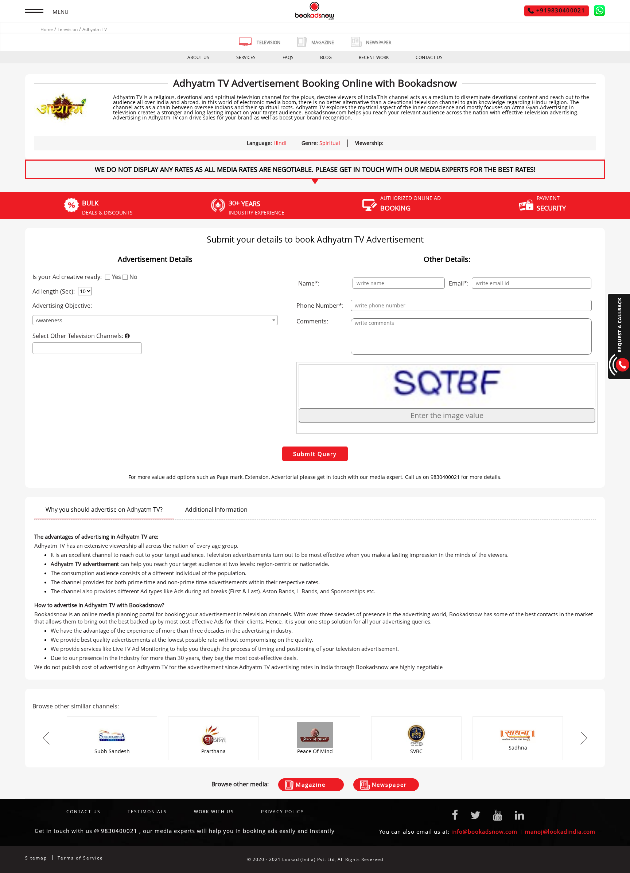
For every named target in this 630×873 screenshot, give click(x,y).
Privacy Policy (282, 812)
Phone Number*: (319, 305)
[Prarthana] (213, 718)
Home (46, 29)
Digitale (595, 859)
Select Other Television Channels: (78, 336)
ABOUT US (198, 57)
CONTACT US (429, 57)
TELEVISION (268, 42)
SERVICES (246, 57)
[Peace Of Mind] (315, 718)
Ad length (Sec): (53, 291)
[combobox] (154, 320)
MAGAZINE (322, 42)
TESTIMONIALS (147, 812)
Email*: (458, 283)
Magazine (309, 784)
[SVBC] (416, 718)
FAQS (288, 57)
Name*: (308, 283)
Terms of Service (80, 858)
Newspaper (388, 784)
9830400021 (119, 830)
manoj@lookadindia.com (560, 831)
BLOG (326, 57)
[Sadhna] (517, 718)
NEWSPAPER (378, 42)
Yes (116, 277)
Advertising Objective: (62, 305)
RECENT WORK (374, 57)
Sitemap (36, 858)
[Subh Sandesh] (112, 718)
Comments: (312, 321)
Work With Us (214, 812)
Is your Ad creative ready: (67, 277)
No (133, 277)
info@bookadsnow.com (484, 831)
